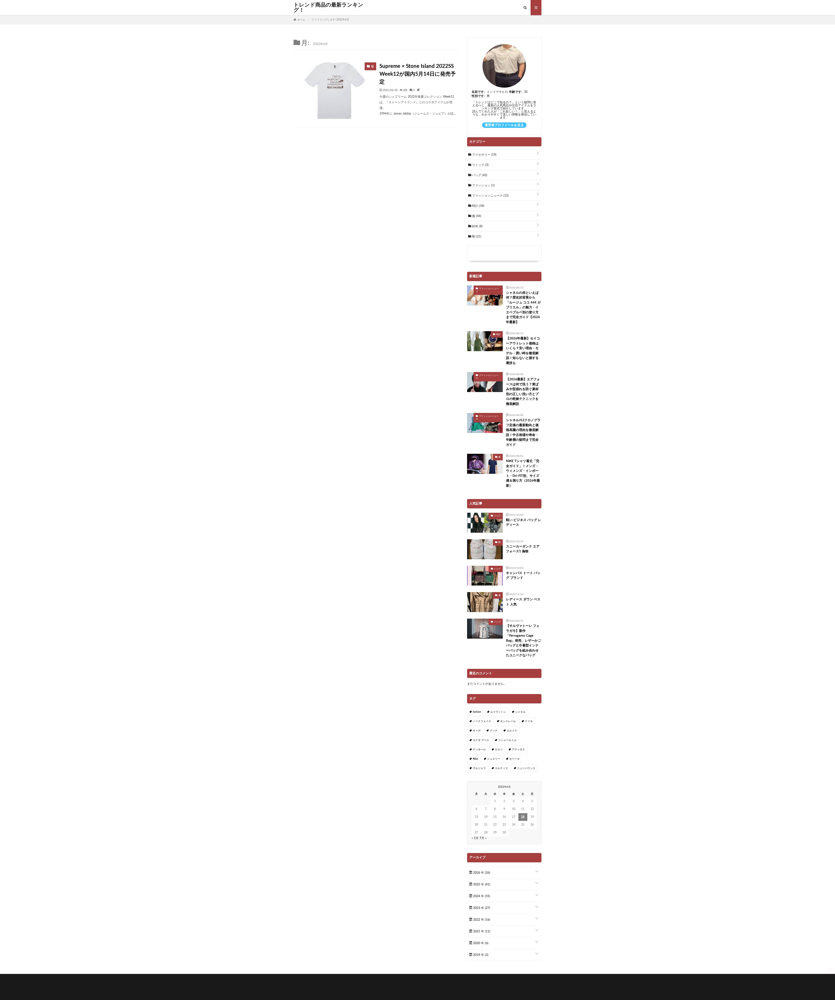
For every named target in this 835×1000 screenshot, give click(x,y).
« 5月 (475, 838)
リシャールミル (507, 740)
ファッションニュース (490, 195)
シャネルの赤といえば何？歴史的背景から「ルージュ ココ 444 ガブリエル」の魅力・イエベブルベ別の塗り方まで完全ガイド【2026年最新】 (523, 307)
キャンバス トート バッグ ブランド (523, 575)
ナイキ (529, 721)
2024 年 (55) (481, 896)
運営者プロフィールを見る (504, 125)
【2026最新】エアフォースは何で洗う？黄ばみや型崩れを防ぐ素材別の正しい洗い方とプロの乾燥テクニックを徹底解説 (523, 392)
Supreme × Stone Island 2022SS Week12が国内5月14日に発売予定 (417, 74)
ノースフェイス (482, 721)
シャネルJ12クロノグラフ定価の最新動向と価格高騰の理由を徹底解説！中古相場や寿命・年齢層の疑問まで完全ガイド (523, 432)
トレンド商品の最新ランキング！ (328, 7)
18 (522, 816)
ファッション (483, 185)
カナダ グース (481, 740)
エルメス (512, 730)
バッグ (479, 175)
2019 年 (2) (480, 955)
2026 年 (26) (481, 872)
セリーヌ (514, 759)
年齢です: (515, 91)
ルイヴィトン (498, 712)
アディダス (518, 749)
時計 (477, 205)
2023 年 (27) (481, 908)
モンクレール (508, 721)
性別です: (478, 96)
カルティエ (501, 768)
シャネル (520, 712)
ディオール (479, 749)
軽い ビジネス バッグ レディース (523, 522)
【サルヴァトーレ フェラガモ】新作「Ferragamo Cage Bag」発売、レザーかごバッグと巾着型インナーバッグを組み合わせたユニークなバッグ (523, 640)
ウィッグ (480, 165)
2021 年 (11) (481, 931)
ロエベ (499, 749)
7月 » (482, 838)
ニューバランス (526, 768)
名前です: (478, 91)
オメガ (477, 730)
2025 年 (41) (481, 884)
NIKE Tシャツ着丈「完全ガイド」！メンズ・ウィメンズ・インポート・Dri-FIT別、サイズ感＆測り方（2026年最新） (523, 473)
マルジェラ (479, 768)
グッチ (494, 730)
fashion (477, 712)
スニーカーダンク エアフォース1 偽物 (522, 549)
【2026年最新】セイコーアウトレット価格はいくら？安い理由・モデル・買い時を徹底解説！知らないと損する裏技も (523, 351)
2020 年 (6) (480, 943)
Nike (475, 759)
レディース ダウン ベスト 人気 (523, 602)
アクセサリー (483, 154)
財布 (477, 226)
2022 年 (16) (481, 919)
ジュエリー (493, 759)
